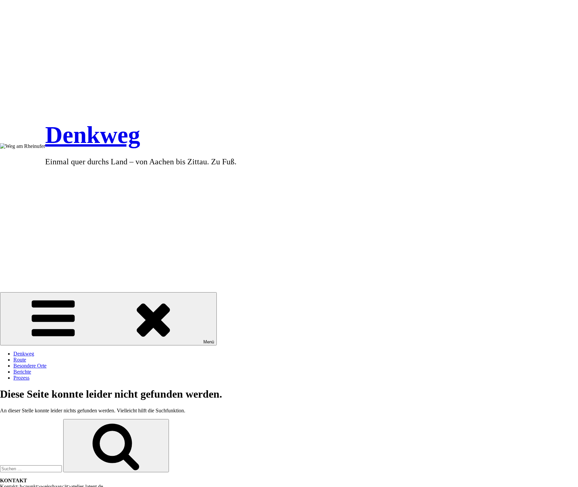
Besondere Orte (29, 366)
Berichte (22, 372)
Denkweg (92, 134)
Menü (208, 341)
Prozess (21, 378)
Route (19, 359)
